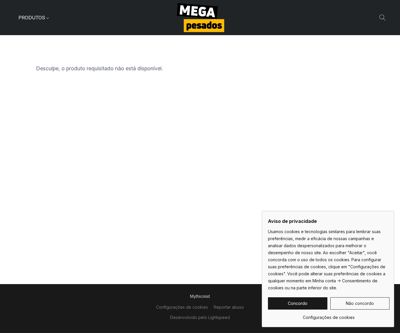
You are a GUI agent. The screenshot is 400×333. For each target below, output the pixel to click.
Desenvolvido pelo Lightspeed (200, 317)
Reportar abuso (229, 307)
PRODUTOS (32, 18)
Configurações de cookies (182, 307)
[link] (328, 315)
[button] (200, 17)
